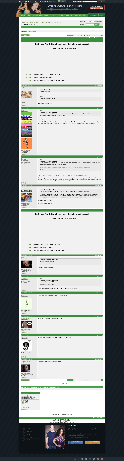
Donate (28, 434)
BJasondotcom (26, 361)
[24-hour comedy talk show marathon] (26, 128)
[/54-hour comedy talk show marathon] (26, 136)
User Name (82, 21)
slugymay (24, 337)
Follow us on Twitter (86, 459)
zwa (22, 295)
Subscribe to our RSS (102, 459)
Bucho (23, 110)
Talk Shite (59, 22)
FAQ (61, 27)
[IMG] (22, 402)
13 (94, 35)
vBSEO (62, 421)
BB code (23, 400)
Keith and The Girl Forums (30, 22)
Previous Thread (59, 383)
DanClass (24, 187)
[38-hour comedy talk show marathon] (26, 133)
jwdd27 (23, 278)
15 (98, 35)
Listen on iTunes (96, 15)
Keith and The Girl (97, 417)
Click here (27, 75)
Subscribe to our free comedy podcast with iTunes (75, 442)
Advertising (29, 431)
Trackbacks (24, 405)
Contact (28, 428)
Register (36, 27)
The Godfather (25, 318)
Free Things (29, 437)
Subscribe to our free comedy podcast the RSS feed (92, 442)
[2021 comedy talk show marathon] (26, 119)
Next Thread (66, 383)
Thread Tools (89, 37)
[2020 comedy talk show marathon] (26, 122)
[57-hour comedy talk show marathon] (26, 130)
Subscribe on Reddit (98, 459)
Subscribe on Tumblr (90, 459)
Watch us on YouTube (94, 459)
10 (89, 35)
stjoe (22, 257)
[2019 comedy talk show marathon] (26, 125)
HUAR (28, 439)
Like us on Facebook (82, 459)
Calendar (87, 27)
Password (82, 24)
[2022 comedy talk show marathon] (26, 117)
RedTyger (72, 422)
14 (96, 35)
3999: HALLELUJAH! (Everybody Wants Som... (43, 1)
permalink (100, 85)
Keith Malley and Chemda (30, 9)
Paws (23, 87)
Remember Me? (99, 21)
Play (62, 1)
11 (91, 35)
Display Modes (97, 37)
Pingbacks (23, 406)
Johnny (23, 159)
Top (103, 417)
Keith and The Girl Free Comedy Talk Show (64, 8)
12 (92, 35)
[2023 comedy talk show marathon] (26, 114)
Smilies (22, 401)
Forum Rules (24, 409)
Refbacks (23, 407)
